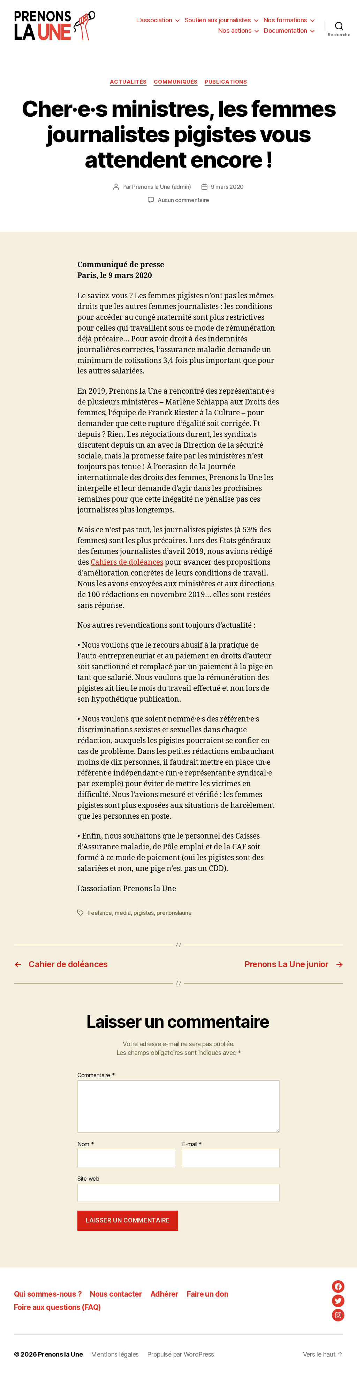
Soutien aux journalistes (218, 20)
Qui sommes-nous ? (48, 1294)
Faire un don (207, 1294)
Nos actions (235, 30)
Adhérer (164, 1294)
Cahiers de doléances (127, 562)
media (123, 912)
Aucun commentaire (183, 199)
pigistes (144, 912)
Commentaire (96, 1075)
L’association (154, 20)
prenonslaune (174, 912)
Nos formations (285, 20)
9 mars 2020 (227, 186)
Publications (226, 82)
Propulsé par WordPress (180, 1354)
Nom (85, 1144)
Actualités (128, 82)
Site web (88, 1178)
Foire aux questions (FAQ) (57, 1307)
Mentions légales (115, 1354)
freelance (99, 912)
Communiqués (176, 82)
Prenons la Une (60, 1354)
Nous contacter (116, 1294)
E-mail (192, 1144)
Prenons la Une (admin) (161, 186)
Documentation (285, 30)
